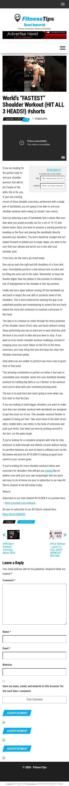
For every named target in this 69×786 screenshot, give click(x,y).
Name (7, 631)
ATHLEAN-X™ (54, 169)
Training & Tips (26, 522)
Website (7, 664)
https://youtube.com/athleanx (20, 503)
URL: (38, 178)
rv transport (9, 784)
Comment (9, 580)
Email (6, 648)
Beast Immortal (34, 25)
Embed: (37, 186)
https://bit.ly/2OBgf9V (14, 514)
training (49, 470)
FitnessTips (41, 118)
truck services (32, 784)
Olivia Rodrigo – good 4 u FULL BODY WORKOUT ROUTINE (57, 549)
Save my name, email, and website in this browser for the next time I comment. (33, 689)
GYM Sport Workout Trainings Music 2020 (9, 548)
